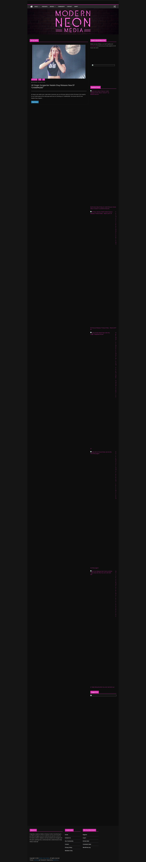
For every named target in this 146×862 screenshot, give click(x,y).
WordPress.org (86, 847)
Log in (84, 838)
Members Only (69, 850)
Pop (43, 79)
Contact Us (68, 838)
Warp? (76, 6)
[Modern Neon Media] (31, 6)
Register (85, 834)
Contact (69, 6)
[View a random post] (114, 6)
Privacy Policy (68, 847)
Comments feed (87, 844)
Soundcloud (93, 46)
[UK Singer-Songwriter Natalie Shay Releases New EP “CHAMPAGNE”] (59, 62)
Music (36, 6)
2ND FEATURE (34, 79)
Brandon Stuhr (42, 82)
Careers (67, 844)
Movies (52, 6)
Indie (40, 79)
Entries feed (86, 841)
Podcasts (44, 6)
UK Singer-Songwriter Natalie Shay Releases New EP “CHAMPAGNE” (53, 86)
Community (61, 6)
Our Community (69, 841)
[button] (39, 6)
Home (66, 834)
